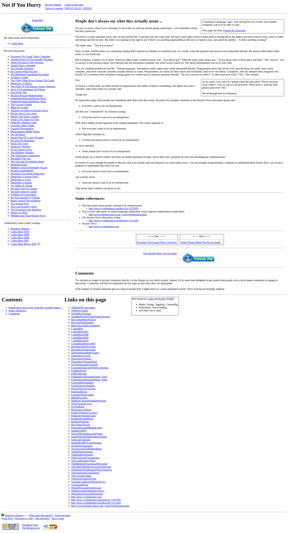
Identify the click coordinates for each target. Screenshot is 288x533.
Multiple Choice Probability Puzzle (28, 167)
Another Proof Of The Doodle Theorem (31, 59)
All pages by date (24, 518)
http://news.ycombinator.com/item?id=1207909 (113, 208)
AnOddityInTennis (81, 313)
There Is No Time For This (24, 119)
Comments (14, 313)
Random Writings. (20, 228)
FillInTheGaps (78, 373)
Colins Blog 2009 (19, 234)
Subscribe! (37, 20)
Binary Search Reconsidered (25, 200)
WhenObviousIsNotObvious (86, 487)
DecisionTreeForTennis (83, 346)
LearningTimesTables (82, 394)
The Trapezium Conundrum (25, 155)
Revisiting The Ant (20, 158)
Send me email (62, 515)
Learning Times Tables (22, 125)
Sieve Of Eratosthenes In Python (27, 89)
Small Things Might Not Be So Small (200, 242)
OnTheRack (77, 406)
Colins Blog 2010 (19, 231)
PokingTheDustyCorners (84, 412)
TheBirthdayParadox (82, 451)
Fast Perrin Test (18, 92)
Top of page (58, 518)
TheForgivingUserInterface (85, 457)
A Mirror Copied (19, 77)
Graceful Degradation (21, 128)
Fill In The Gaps (19, 143)
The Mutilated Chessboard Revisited (29, 74)
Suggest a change (14, 515)
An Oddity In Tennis (21, 185)
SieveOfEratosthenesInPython (87, 433)
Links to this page (74, 4)
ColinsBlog (77, 328)
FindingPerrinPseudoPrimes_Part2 (89, 379)
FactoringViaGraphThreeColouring (89, 367)
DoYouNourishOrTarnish (84, 364)
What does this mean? (40, 515)
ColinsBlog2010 (79, 340)
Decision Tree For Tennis (23, 188)
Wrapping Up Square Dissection (27, 173)
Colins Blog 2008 (19, 237)
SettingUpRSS (79, 430)
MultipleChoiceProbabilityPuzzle (88, 400)
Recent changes (53, 4)
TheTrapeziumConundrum (85, 472)
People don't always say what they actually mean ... (35, 307)
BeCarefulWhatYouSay (83, 319)
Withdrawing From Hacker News (28, 215)
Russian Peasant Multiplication (26, 95)
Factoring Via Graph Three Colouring (30, 56)
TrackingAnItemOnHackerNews (88, 481)
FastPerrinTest (78, 370)
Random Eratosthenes (22, 170)
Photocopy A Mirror (21, 83)
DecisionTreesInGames (83, 349)
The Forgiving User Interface (25, 209)
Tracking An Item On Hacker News (29, 110)
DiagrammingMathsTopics (85, 352)
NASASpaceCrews (81, 403)
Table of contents (54, 8)
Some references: (17, 310)
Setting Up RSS (18, 212)
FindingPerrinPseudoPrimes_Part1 (89, 376)
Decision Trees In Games (23, 191)
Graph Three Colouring (22, 65)
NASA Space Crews (21, 149)
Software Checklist (20, 146)
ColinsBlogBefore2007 (83, 343)
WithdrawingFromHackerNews (87, 490)
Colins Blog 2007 (19, 240)
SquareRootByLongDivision (86, 442)
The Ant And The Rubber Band (27, 161)
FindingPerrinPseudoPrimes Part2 (28, 98)
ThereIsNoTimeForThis (83, 478)
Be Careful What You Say (24, 71)
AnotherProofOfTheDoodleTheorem (90, 316)
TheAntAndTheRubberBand (86, 448)
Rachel (162, 298)
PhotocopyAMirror (81, 409)
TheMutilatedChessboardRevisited (89, 463)
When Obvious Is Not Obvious (26, 62)
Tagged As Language (234, 30)
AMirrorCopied (79, 310)
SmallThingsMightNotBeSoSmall (89, 436)
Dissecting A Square (21, 182)
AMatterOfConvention (83, 307)
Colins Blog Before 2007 (23, 244)
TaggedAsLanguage (81, 445)
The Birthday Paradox (22, 152)
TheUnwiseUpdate (81, 475)
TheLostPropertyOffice (83, 460)
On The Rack (17, 134)
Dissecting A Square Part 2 (24, 176)
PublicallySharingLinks (83, 415)
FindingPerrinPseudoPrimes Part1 (28, 101)
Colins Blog (16, 43)
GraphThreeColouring (83, 385)
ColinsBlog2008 (79, 334)
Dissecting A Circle (20, 179)
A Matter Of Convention (23, 194)
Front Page (7, 518)
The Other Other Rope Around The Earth (32, 80)
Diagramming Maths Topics (25, 131)
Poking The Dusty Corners (24, 116)
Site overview (42, 518)
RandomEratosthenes (82, 418)
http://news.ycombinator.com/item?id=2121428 (113, 220)
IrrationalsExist (79, 391)
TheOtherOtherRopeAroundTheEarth (91, 466)
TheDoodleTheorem (82, 454)
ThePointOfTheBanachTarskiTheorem (91, 469)
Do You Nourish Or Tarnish (25, 197)
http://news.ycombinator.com (104, 226)
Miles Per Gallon (19, 107)
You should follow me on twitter (160, 253)
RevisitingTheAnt (80, 424)
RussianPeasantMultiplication (86, 427)
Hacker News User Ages (23, 113)
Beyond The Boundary (22, 140)
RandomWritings (80, 421)
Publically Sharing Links (23, 122)
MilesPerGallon (79, 397)
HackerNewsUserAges (83, 388)
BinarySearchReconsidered (85, 325)
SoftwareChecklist (80, 439)
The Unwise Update (21, 104)
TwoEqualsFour (79, 484)
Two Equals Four (19, 203)
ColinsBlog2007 (79, 331)
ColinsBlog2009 (79, 337)
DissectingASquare (81, 358)
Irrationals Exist (18, 164)
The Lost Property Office (23, 206)
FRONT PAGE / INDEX (78, 8)
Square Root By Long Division (27, 137)
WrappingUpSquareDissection (87, 493)
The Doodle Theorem (21, 68)
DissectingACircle (80, 355)
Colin (150, 298)
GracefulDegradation (82, 382)
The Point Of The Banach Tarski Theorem (32, 86)
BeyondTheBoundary (82, 322)
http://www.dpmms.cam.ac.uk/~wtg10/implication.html (118, 214)
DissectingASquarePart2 (84, 361)
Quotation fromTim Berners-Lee (31, 526)
